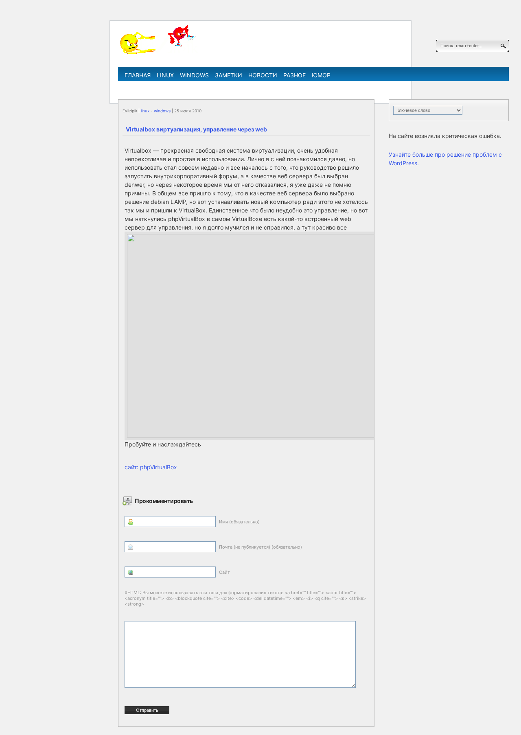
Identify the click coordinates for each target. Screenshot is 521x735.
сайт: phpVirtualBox (151, 467)
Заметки (228, 75)
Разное (294, 75)
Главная (138, 75)
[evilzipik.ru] (158, 52)
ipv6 (295, 86)
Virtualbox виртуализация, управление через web (196, 129)
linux (165, 75)
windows (194, 75)
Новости (262, 75)
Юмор (321, 75)
